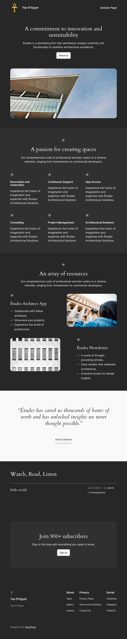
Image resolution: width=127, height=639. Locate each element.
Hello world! (18, 490)
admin (111, 487)
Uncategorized (97, 492)
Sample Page (108, 7)
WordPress (30, 627)
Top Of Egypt (30, 7)
